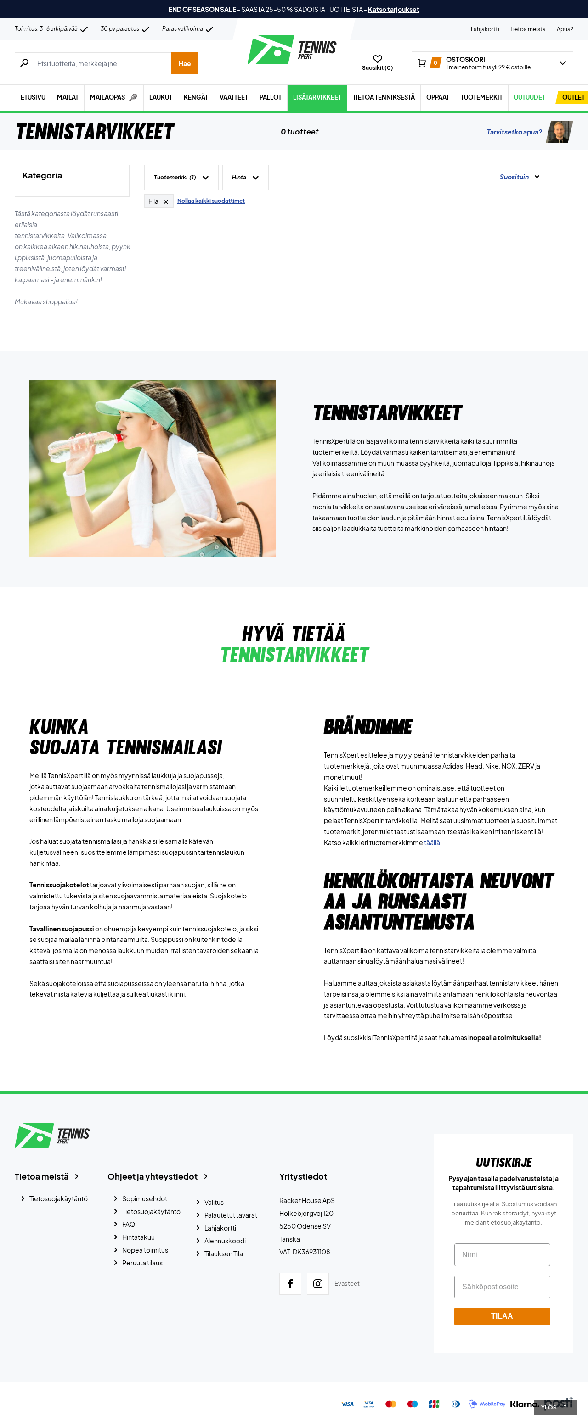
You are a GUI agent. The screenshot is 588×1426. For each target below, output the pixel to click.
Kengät (196, 97)
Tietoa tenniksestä (384, 97)
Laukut (160, 97)
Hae (185, 63)
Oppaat (437, 97)
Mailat (68, 97)
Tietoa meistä (528, 29)
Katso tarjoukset (393, 9)
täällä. (433, 842)
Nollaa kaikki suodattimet (211, 200)
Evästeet (347, 1283)
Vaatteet (234, 97)
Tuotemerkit (482, 97)
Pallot (271, 97)
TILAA (502, 1316)
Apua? (565, 29)
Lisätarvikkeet (317, 97)
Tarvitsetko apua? (514, 132)
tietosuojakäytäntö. (515, 1222)
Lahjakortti (485, 29)
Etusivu (33, 97)
